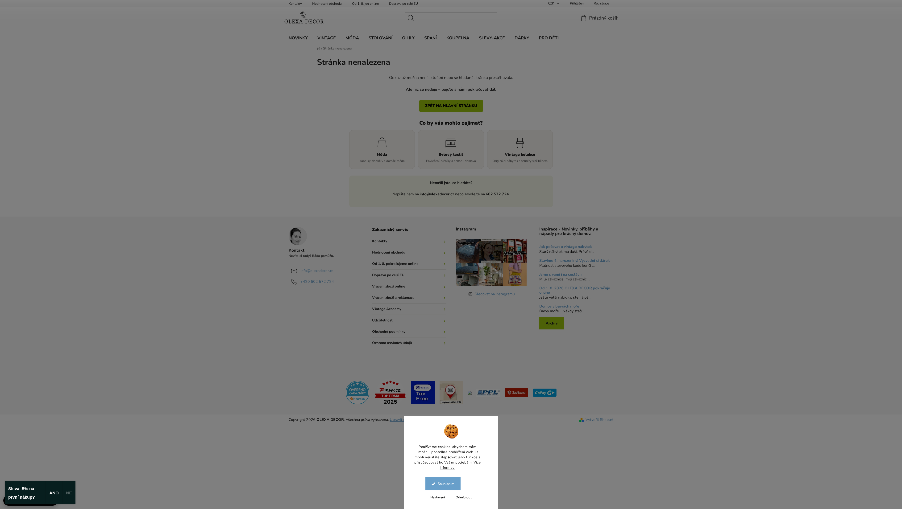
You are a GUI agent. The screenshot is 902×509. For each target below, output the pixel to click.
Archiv (552, 323)
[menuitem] (298, 38)
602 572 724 (497, 194)
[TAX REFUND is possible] (423, 392)
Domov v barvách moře (559, 306)
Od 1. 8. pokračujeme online (395, 263)
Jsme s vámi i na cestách (560, 275)
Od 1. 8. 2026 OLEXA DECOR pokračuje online (574, 290)
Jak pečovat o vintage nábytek (565, 247)
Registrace (601, 3)
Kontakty (295, 3)
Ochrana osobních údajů (392, 343)
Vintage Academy (386, 309)
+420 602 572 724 (317, 281)
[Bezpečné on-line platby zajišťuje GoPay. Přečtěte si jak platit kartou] (545, 392)
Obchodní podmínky (388, 331)
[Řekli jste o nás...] (357, 392)
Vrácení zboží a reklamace (393, 297)
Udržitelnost (382, 320)
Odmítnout (464, 497)
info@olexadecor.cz (437, 194)
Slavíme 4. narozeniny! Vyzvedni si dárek (574, 261)
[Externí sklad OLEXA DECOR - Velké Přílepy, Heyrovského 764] (451, 392)
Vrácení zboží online (388, 286)
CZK (551, 3)
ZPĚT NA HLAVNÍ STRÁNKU (451, 105)
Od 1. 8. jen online (365, 3)
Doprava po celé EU (403, 3)
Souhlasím (446, 483)
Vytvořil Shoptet (600, 419)
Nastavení (437, 497)
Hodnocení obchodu (327, 3)
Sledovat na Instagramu (495, 294)
